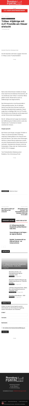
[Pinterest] (9, 32)
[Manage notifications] (2, 403)
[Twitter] (6, 32)
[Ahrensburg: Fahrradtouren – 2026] (4, 297)
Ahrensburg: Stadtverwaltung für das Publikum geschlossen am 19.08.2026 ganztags (18, 281)
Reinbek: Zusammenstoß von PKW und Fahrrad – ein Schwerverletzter (18, 241)
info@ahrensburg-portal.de (19, 391)
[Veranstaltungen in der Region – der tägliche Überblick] (5, 234)
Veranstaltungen (12, 292)
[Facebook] (2, 32)
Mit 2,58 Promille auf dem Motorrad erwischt (7, 210)
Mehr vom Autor (21, 220)
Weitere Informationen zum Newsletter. (11, 309)
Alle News (7, 16)
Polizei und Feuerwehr (10, 18)
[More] (16, 32)
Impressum (4, 401)
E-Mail (3, 312)
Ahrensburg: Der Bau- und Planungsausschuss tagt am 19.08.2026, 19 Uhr (15, 273)
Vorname (3, 317)
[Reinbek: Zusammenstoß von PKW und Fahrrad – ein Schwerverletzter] (5, 241)
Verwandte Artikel (8, 220)
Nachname (4, 322)
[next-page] (5, 247)
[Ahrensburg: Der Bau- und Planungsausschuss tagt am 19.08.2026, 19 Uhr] (4, 273)
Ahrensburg (11, 276)
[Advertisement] (14, 74)
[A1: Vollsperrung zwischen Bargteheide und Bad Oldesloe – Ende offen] (5, 227)
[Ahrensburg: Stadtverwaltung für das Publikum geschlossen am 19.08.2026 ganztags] (4, 281)
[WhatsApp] (13, 32)
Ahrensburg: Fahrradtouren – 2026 (17, 295)
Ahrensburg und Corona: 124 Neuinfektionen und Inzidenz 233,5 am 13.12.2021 (21, 211)
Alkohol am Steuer (13, 191)
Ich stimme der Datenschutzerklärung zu (14, 328)
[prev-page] (2, 247)
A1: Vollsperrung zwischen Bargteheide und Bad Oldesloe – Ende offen (18, 226)
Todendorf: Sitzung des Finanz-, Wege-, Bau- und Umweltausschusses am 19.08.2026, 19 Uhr (18, 289)
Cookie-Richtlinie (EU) (23, 401)
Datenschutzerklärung (12, 401)
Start (2, 16)
